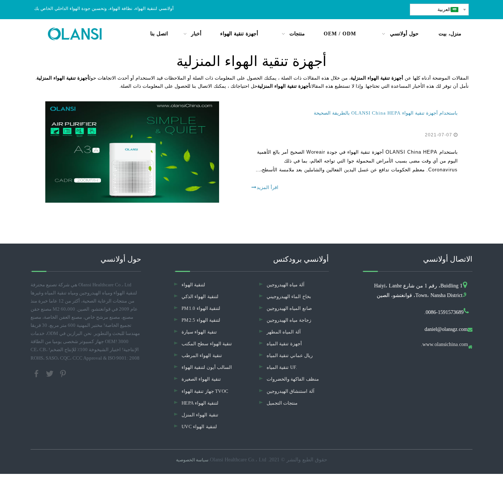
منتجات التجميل (282, 403)
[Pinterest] (63, 373)
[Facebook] (37, 373)
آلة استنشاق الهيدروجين (290, 391)
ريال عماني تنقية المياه (290, 355)
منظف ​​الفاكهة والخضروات (293, 379)
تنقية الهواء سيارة (199, 332)
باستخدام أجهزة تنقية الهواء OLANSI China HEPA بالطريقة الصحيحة (386, 113)
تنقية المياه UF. (282, 367)
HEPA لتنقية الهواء (200, 403)
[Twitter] (50, 373)
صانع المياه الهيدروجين (289, 308)
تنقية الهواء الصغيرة (201, 379)
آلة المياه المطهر (284, 332)
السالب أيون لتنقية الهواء (207, 367)
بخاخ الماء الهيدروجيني (289, 296)
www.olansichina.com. (444, 344)
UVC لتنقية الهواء (199, 426)
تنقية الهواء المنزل (200, 415)
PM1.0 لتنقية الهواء (201, 308)
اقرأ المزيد (267, 187)
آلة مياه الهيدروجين (286, 284)
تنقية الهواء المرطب (202, 355)
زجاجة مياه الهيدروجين (289, 320)
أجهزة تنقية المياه (284, 343)
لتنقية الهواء (193, 284)
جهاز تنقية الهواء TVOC (205, 391)
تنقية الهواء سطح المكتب (207, 343)
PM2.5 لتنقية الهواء (201, 320)
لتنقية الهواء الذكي (200, 296)
